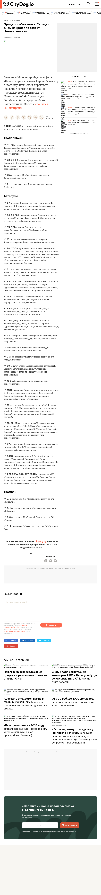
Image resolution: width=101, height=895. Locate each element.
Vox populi (8, 695)
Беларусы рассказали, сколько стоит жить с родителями (73, 702)
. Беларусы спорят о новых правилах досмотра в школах (25, 703)
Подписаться (69, 825)
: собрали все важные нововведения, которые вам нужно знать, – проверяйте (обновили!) (25, 730)
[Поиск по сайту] (89, 4)
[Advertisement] (77, 42)
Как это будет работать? (74, 677)
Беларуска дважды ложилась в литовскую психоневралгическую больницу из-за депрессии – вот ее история (74, 736)
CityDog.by (41, 541)
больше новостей (77, 133)
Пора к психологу (59, 726)
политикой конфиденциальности (15, 626)
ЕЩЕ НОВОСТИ (79, 77)
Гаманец (55, 695)
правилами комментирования (14, 631)
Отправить (51, 625)
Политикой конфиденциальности (64, 831)
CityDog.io (8, 38)
